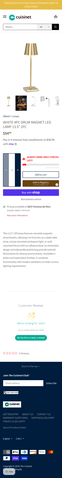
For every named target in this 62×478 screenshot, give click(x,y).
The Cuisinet (26, 466)
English (6, 438)
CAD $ (19, 438)
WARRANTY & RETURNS (15, 417)
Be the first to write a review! (31, 337)
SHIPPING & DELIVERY (42, 417)
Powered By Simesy (52, 168)
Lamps (15, 116)
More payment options (31, 199)
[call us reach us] (11, 392)
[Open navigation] (4, 16)
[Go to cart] (55, 17)
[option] (8, 101)
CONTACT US (44, 414)
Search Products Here (14, 427)
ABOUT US (27, 414)
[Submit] (55, 27)
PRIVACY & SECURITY (14, 421)
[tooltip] (57, 184)
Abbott (6, 116)
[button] (41, 183)
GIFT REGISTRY (11, 414)
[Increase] (18, 170)
